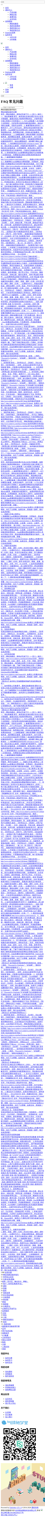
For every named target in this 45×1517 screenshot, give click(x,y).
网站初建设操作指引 (11, 1275)
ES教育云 (6, 1306)
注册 (11, 87)
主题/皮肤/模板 (8, 1279)
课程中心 (8, 10)
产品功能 (13, 12)
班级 (5, 1288)
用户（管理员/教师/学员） (13, 1284)
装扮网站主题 (10, 1390)
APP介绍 (13, 37)
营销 (4, 1349)
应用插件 (5, 1311)
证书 (4, 1328)
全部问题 (8, 1272)
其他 (5, 1322)
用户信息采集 (7, 1331)
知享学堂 (8, 35)
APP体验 (13, 39)
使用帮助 (8, 21)
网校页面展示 (8, 1319)
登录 (11, 85)
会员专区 (8, 1399)
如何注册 (8, 1358)
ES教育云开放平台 (9, 1308)
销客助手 (5, 1333)
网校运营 (13, 14)
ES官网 (8, 1412)
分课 (4, 1344)
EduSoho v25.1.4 (16, 1508)
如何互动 (8, 1362)
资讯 (5, 1315)
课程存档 (34, 1508)
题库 (5, 1290)
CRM (4, 1313)
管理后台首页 (8, 1277)
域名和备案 (9, 1385)
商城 (4, 1302)
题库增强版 (9, 1401)
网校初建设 (14, 24)
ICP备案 (5, 1335)
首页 (7, 8)
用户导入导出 (10, 1403)
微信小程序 (6, 1340)
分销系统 (6, 1297)
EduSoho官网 (10, 33)
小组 (5, 1317)
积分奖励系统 (8, 1295)
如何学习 (8, 1360)
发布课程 (8, 1372)
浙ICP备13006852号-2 (9, 1515)
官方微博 (8, 1415)
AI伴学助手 (6, 1338)
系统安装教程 (15, 26)
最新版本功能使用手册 (11, 1326)
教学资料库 (9, 1376)
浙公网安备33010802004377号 (12, 1513)
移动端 (5, 1299)
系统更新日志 (15, 30)
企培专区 (13, 19)
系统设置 (6, 1293)
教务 (4, 1342)
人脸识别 (5, 1347)
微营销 (5, 1304)
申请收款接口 (10, 1387)
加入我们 (8, 1417)
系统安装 (7, 1324)
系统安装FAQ (15, 28)
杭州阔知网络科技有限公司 (26, 1510)
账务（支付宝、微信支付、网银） (15, 1281)
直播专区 (13, 17)
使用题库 (8, 1374)
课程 (5, 1286)
